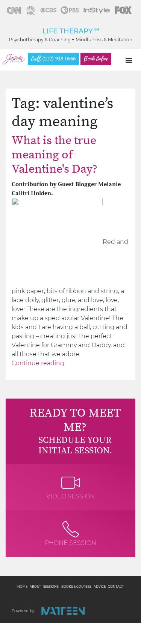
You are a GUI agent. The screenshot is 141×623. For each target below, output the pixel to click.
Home (22, 586)
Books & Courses (76, 586)
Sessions (51, 586)
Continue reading (38, 363)
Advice (100, 586)
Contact (116, 586)
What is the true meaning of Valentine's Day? (54, 155)
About (35, 586)
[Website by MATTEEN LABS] (63, 610)
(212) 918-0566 (53, 59)
